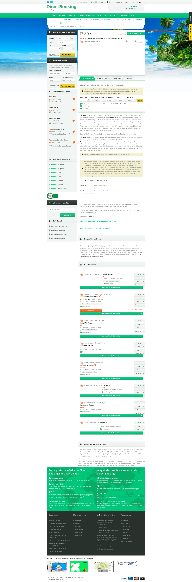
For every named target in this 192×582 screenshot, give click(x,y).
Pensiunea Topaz (87, 405)
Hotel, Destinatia (55, 71)
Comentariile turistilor (59, 226)
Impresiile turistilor (126, 541)
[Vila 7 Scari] (130, 41)
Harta (107, 78)
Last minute (124, 523)
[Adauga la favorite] (73, 98)
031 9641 (133, 6)
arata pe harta (122, 34)
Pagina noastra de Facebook (57, 548)
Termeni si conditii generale (57, 523)
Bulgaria (57, 169)
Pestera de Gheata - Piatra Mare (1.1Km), (104, 450)
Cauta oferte (67, 55)
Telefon (67, 77)
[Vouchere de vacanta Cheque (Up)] (57, 571)
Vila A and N (53, 107)
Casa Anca (53, 97)
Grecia (56, 173)
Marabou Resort (86, 345)
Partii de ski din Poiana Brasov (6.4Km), (100, 452)
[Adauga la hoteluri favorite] (82, 42)
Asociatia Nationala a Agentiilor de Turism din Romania (107, 531)
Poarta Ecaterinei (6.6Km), (87, 456)
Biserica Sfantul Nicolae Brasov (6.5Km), (131, 454)
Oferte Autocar (125, 538)
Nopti (92, 97)
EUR (133, 2)
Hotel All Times (86, 323)
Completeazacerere (54, 86)
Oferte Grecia (77, 523)
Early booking (125, 520)
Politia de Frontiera (102, 527)
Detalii (139, 278)
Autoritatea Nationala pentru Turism (108, 546)
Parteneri (123, 15)
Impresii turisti (110, 15)
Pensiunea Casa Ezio (56, 129)
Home (53, 15)
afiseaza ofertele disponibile (111, 287)
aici (129, 154)
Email (51, 77)
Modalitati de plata (58, 238)
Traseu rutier (116, 78)
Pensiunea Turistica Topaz (58, 140)
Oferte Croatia (77, 532)
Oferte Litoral (125, 529)
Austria (57, 185)
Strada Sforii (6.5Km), (114, 454)
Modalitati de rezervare (59, 234)
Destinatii (72, 15)
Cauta (140, 100)
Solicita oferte (98, 2)
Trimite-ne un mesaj (55, 529)
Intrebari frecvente (58, 230)
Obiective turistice (87, 15)
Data (50, 45)
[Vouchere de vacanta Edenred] (104, 572)
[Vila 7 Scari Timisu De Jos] (139, 41)
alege (72, 38)
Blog (132, 15)
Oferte (138, 274)
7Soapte (103, 422)
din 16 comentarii (95, 299)
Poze (138, 281)
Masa (118, 97)
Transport (109, 97)
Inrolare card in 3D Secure (105, 549)
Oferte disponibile (135, 33)
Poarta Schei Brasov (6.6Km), (103, 456)
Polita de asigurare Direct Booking (59, 540)
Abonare (67, 215)
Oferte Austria (77, 535)
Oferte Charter (125, 535)
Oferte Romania (78, 529)
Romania (57, 165)
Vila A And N (108, 274)
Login (111, 2)
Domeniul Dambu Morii (89, 297)
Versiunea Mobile (77, 577)
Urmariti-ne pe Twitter (55, 551)
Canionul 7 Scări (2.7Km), (123, 450)
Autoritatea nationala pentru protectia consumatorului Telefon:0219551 (105, 522)
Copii (102, 97)
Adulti (97, 97)
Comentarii (128, 78)
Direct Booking (61, 7)
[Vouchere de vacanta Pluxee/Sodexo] (79, 571)
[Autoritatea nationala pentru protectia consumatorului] (127, 565)
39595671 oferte (54, 56)
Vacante (62, 15)
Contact (54, 20)
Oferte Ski (124, 532)
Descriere (99, 78)
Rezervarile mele (122, 2)
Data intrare (84, 97)
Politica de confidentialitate (57, 526)
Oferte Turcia (77, 526)
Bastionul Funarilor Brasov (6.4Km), (121, 452)
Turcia (56, 177)
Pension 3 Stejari (55, 118)
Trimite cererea (67, 86)
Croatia (57, 181)
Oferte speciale (125, 526)
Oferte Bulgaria (77, 520)
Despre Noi (83, 2)
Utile (99, 15)
